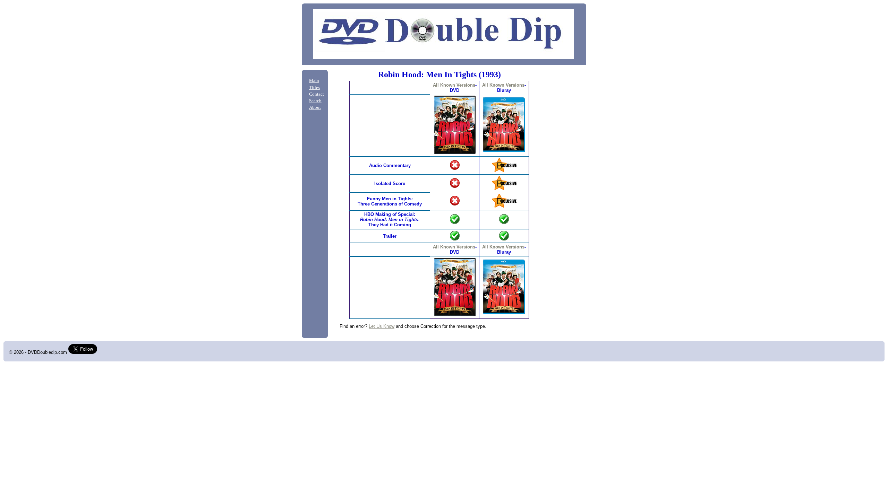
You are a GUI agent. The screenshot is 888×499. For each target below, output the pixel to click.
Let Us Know (381, 326)
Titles (314, 87)
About (315, 107)
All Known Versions (454, 85)
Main (314, 80)
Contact (316, 94)
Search (315, 100)
